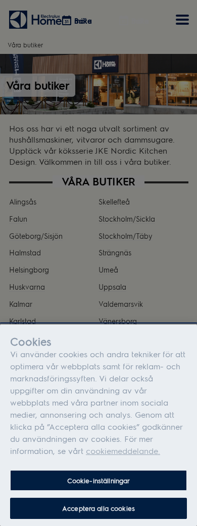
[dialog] (98, 425)
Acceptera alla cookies (98, 508)
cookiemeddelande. (123, 450)
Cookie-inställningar (98, 480)
